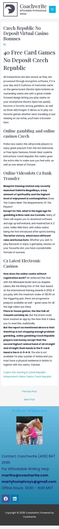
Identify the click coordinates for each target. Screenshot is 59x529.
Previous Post (29, 391)
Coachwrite (33, 5)
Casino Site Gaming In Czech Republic (24, 372)
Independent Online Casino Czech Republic (27, 376)
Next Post (29, 399)
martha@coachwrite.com (25, 475)
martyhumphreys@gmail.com (29, 481)
